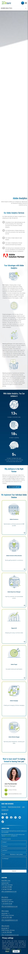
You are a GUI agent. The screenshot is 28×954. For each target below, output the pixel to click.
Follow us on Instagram (15, 817)
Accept (16, 951)
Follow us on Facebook (11, 817)
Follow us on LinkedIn (2, 817)
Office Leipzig (5, 911)
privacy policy (7, 948)
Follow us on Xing (7, 817)
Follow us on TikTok (2, 822)
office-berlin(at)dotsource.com (9, 906)
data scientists (12, 476)
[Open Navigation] (26, 3)
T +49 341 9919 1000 (6, 917)
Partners (3, 807)
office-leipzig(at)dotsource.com (9, 920)
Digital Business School (14, 807)
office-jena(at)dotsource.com (9, 891)
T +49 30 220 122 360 (6, 903)
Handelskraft (4, 810)
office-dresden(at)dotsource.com (10, 935)
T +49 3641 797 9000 (6, 887)
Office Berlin (4, 897)
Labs (23, 807)
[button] (22, 2)
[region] (14, 8)
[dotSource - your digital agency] (6, 3)
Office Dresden (5, 926)
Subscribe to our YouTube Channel (20, 817)
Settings (7, 951)
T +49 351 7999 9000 (6, 932)
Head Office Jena (5, 880)
